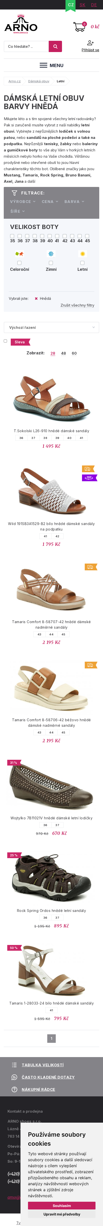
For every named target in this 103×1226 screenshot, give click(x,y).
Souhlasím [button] (62, 1205)
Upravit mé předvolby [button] (62, 1214)
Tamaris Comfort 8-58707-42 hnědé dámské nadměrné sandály (51, 624)
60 (74, 353)
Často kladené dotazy (48, 1077)
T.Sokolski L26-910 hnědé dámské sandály (52, 431)
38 (45, 438)
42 (58, 536)
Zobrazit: (35, 352)
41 (81, 438)
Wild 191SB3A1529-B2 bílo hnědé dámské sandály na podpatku (51, 526)
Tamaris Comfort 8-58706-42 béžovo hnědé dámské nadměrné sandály (51, 722)
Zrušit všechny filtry (77, 305)
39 (58, 438)
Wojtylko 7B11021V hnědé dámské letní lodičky (51, 818)
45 (64, 634)
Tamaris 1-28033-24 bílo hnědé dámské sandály (51, 1003)
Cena (48, 201)
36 (22, 438)
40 (69, 438)
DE (94, 4)
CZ (71, 4)
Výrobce (20, 201)
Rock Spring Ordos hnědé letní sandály (51, 910)
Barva (72, 201)
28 (52, 353)
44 (51, 634)
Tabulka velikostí (43, 1065)
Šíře (15, 211)
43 (40, 634)
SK (83, 4)
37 (33, 438)
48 (63, 353)
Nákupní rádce (38, 1089)
